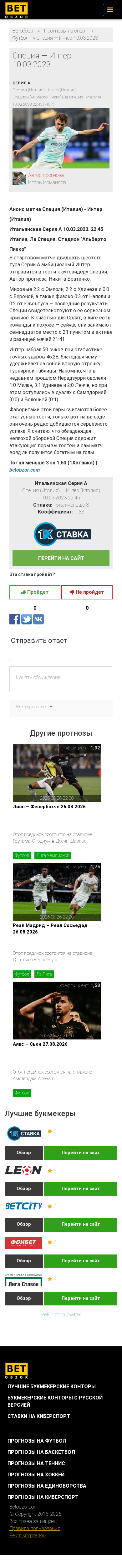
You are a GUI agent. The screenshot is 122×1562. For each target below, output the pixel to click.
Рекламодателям (27, 1536)
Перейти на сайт (81, 1152)
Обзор (24, 1152)
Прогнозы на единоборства (47, 1486)
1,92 (95, 748)
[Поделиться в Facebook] (15, 619)
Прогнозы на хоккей (36, 1475)
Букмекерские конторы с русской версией (55, 1401)
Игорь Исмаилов (47, 182)
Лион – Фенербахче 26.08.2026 (49, 806)
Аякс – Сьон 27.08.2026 (40, 1044)
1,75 (95, 866)
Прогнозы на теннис (36, 1463)
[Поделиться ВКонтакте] (38, 619)
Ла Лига (44, 974)
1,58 (95, 985)
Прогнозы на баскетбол (41, 1452)
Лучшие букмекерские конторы (52, 1386)
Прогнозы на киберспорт (43, 1497)
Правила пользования (34, 1528)
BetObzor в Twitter (61, 1315)
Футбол (22, 855)
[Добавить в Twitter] (27, 619)
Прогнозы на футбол (37, 1441)
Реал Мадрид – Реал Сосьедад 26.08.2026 (50, 929)
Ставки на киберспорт (39, 1416)
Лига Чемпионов (53, 855)
